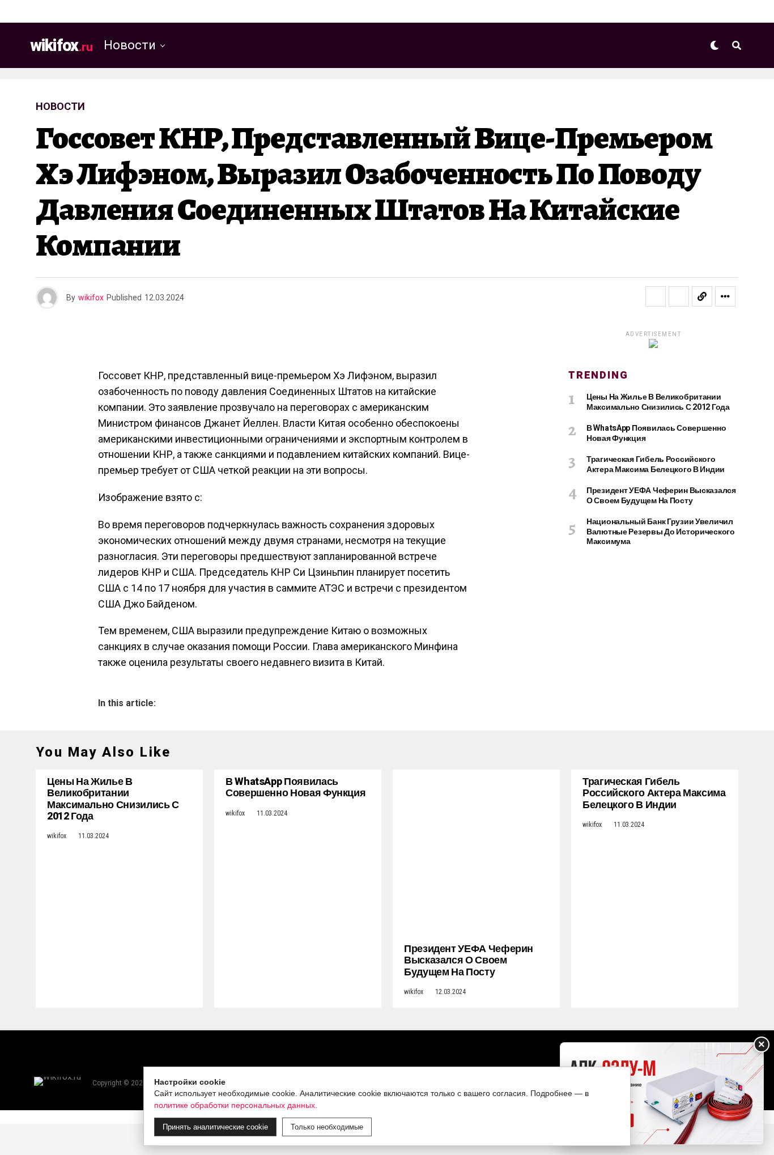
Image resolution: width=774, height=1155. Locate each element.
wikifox (91, 297)
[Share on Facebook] (655, 296)
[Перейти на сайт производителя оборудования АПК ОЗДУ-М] (661, 1093)
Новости (130, 45)
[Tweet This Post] (679, 296)
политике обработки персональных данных (234, 1105)
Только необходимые (327, 1127)
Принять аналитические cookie (215, 1127)
